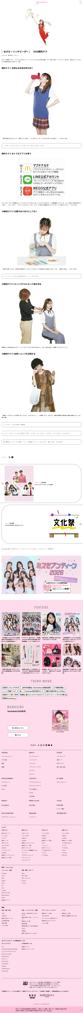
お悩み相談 (31, 796)
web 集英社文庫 (5, 920)
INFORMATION (61, 813)
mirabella (4, 966)
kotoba (23, 928)
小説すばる (4, 916)
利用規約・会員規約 (45, 991)
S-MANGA (4, 852)
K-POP (3, 789)
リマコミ (44, 852)
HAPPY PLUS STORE (6, 954)
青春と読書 (4, 923)
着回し (3, 763)
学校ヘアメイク (60, 763)
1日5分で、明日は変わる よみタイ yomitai (30, 914)
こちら (50, 1010)
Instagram (5, 805)
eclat (3, 888)
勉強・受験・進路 (61, 767)
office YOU (64, 855)
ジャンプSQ (4, 835)
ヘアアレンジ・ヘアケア (35, 767)
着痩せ (3, 767)
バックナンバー (33, 817)
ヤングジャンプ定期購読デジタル (29, 850)
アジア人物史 (5, 925)
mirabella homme (6, 968)
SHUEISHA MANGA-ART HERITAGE (9, 949)
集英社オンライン (6, 900)
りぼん (43, 843)
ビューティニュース (34, 756)
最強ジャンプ (5, 840)
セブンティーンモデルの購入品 (57, 695)
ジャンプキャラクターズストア (9, 951)
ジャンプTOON (5, 845)
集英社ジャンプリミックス (8, 855)
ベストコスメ (32, 763)
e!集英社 (24, 931)
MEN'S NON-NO (5, 895)
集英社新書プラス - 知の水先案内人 (30, 926)
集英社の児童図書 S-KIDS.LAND (69, 916)
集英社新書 (24, 923)
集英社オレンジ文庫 (46, 913)
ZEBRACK (4, 848)
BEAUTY (32, 753)
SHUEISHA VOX (5, 956)
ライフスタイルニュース (25, 549)
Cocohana (64, 852)
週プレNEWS (25, 875)
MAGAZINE (32, 813)
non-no (3, 875)
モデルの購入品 (33, 789)
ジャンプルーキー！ (6, 850)
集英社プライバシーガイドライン (30, 991)
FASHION (5, 753)
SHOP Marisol (5, 961)
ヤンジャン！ (25, 852)
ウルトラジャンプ (26, 860)
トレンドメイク (33, 760)
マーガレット (45, 845)
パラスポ (24, 883)
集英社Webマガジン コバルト (49, 920)
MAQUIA (4, 880)
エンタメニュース (6, 782)
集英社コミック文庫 (6, 857)
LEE (2, 885)
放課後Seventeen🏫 (9, 698)
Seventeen (4, 873)
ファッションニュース (7, 756)
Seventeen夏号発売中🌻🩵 (34, 691)
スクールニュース (61, 756)
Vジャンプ (4, 838)
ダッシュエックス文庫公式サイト (50, 918)
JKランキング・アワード (35, 785)
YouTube (32, 805)
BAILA (3, 878)
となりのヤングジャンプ (27, 855)
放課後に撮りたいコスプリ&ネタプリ (32, 695)
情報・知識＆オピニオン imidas (29, 933)
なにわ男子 (4, 785)
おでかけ (31, 792)
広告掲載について (6, 991)
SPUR (3, 883)
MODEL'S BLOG (34, 801)
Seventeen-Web (6, 549)
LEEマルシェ (5, 959)
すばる (3, 913)
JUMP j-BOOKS (45, 916)
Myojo (23, 873)
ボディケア (31, 774)
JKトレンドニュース (61, 782)
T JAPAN (4, 890)
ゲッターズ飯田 (60, 809)
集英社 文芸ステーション (7, 918)
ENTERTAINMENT (7, 778)
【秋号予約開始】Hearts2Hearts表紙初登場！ (36, 687)
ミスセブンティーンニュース (8, 817)
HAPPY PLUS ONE (6, 892)
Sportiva (24, 880)
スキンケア (31, 770)
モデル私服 (4, 760)
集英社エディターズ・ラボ (28, 949)
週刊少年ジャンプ (6, 833)
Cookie (63, 850)
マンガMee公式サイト (47, 850)
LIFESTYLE (15, 549)
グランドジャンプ (26, 857)
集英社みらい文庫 (66, 913)
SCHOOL (59, 753)
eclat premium (5, 963)
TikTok (59, 801)
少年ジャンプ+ (5, 843)
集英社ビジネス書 (26, 921)
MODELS (4, 801)
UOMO (3, 897)
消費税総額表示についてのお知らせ (60, 991)
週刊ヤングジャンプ (26, 848)
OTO (3, 946)
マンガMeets (45, 855)
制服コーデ (59, 760)
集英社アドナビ (25, 946)
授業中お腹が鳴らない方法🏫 (55, 691)
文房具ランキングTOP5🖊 (10, 687)
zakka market (5, 971)
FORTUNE (60, 805)
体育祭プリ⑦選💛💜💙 (10, 695)
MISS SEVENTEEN (7, 813)
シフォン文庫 (45, 923)
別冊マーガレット (46, 848)
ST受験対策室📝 (59, 687)
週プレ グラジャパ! (26, 878)
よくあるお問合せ (16, 991)
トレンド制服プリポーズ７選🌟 (12, 691)
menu (81, 3)
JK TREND (60, 778)
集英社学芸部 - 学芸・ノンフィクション (30, 918)
